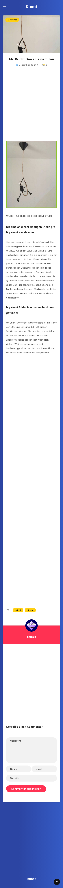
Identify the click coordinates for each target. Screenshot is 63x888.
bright (18, 610)
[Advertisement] (31, 104)
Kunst (31, 6)
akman (31, 636)
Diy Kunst (12, 19)
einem (30, 610)
